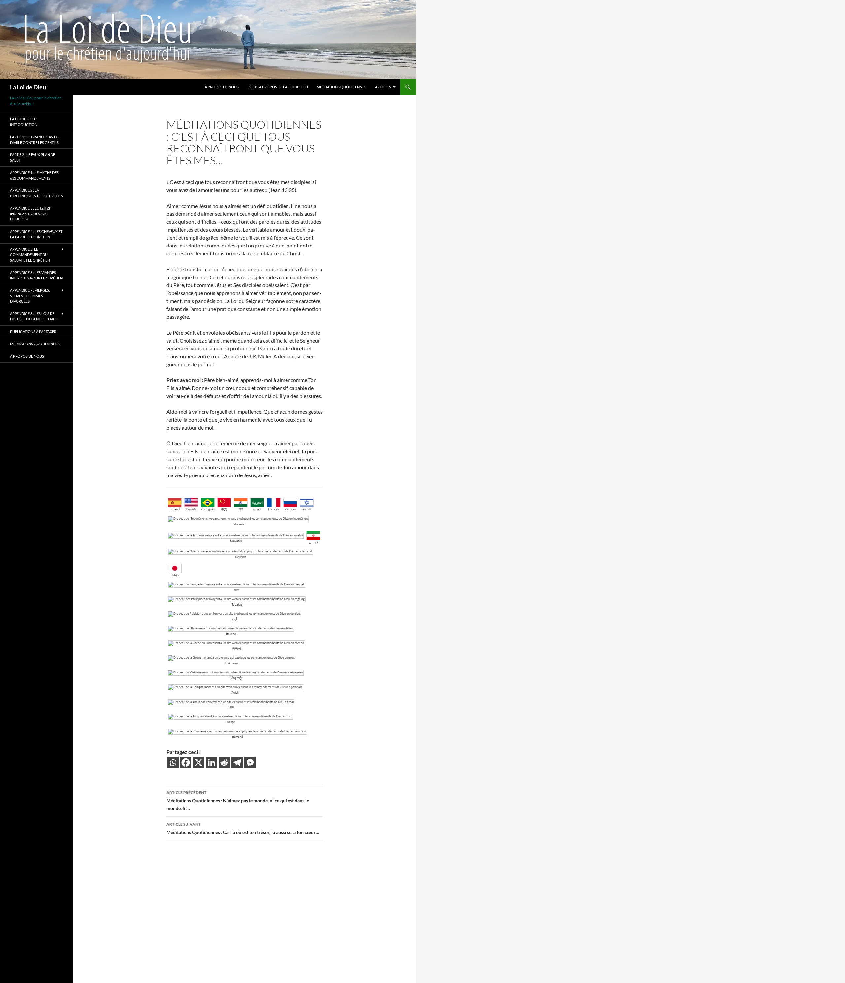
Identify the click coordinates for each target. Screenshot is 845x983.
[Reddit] (224, 762)
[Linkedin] (211, 762)
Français (273, 509)
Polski (235, 692)
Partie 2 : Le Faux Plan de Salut (32, 157)
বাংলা (236, 590)
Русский (290, 509)
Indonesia (238, 524)
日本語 (174, 575)
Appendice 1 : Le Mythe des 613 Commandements (34, 175)
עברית (307, 509)
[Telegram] (237, 762)
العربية (257, 509)
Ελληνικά (231, 663)
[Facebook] (185, 762)
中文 (224, 509)
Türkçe (230, 722)
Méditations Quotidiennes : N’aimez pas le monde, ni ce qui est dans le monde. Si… (237, 800)
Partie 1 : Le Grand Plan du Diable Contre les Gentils (34, 140)
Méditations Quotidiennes (341, 87)
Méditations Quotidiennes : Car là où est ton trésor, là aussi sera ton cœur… (242, 828)
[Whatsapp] (173, 762)
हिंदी (241, 509)
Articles (383, 87)
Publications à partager (33, 331)
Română (237, 736)
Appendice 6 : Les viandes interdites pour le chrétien (36, 275)
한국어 (236, 648)
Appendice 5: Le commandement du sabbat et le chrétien (30, 254)
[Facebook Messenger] (250, 762)
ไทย (231, 707)
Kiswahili (236, 540)
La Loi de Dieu (28, 87)
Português (208, 509)
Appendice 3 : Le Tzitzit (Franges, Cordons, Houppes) (31, 213)
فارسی (313, 542)
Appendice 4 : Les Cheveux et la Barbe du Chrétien (36, 234)
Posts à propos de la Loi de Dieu (277, 87)
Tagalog (237, 604)
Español (175, 509)
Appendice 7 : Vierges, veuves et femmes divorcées (30, 295)
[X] (198, 762)
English (191, 509)
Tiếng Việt (235, 678)
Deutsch (240, 557)
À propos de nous (222, 87)
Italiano (231, 634)
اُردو (234, 619)
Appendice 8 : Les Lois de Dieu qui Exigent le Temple (34, 316)
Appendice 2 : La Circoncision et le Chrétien (36, 193)
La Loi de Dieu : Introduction (23, 122)
